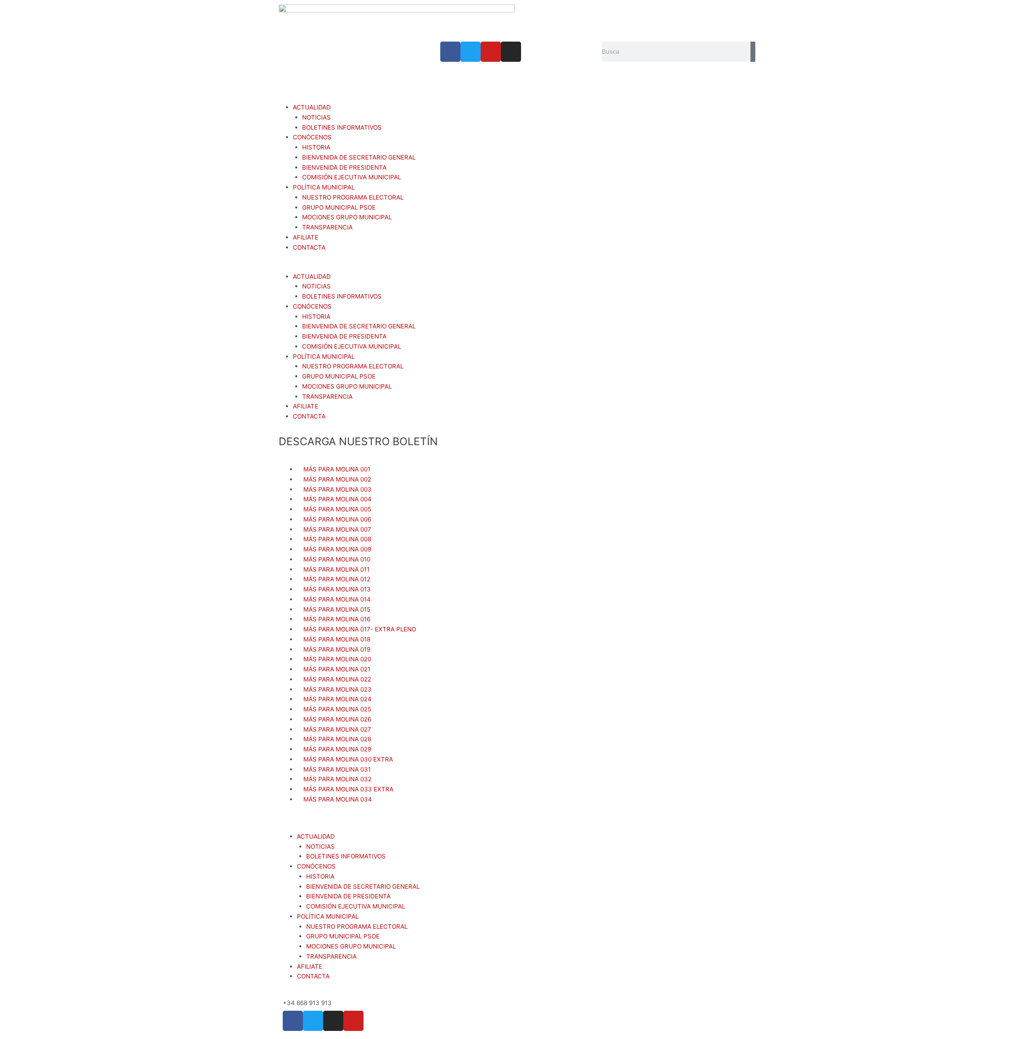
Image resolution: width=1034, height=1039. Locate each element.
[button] (517, 267)
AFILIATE (305, 237)
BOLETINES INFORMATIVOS (342, 127)
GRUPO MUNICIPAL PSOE (339, 207)
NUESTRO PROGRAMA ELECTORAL (353, 197)
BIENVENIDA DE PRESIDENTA (344, 167)
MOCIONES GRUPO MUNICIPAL (347, 217)
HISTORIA (316, 147)
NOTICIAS (316, 117)
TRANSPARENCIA (327, 227)
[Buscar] (752, 52)
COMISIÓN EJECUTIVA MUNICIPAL (351, 177)
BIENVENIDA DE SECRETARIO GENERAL (359, 157)
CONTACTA (309, 247)
